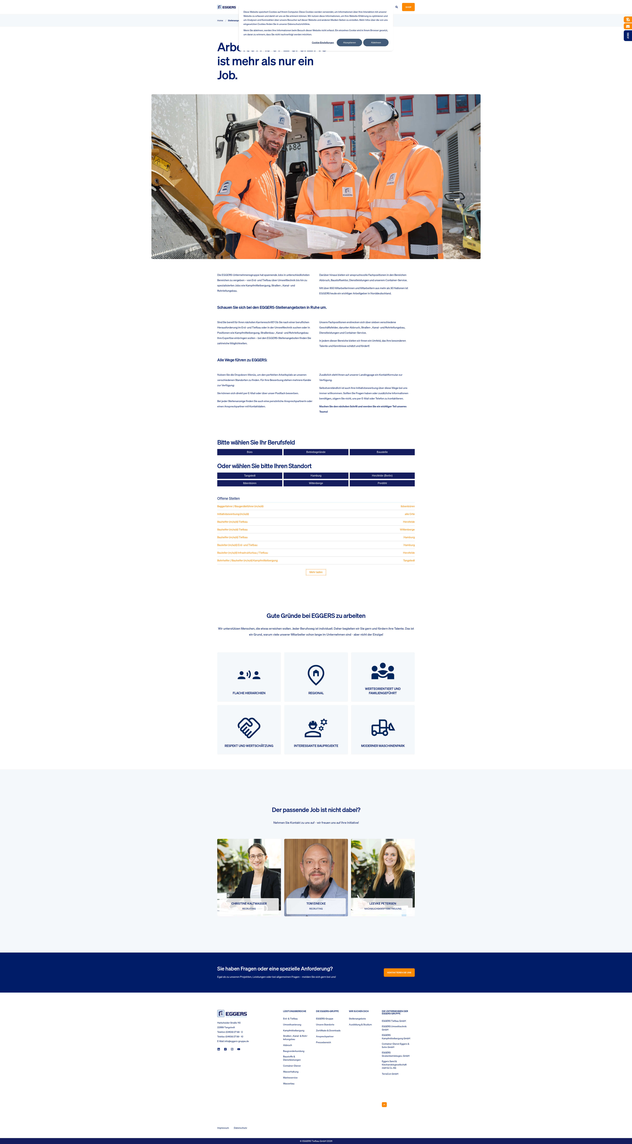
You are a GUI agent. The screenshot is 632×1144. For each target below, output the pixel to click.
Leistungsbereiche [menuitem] (294, 1011)
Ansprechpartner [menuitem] (325, 1036)
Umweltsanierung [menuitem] (292, 1024)
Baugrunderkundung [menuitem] (293, 1051)
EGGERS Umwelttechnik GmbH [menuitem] (394, 1028)
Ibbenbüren (249, 483)
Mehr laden (316, 572)
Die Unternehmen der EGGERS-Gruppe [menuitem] (395, 1012)
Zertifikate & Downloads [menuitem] (328, 1030)
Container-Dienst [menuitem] (292, 1065)
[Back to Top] (384, 1104)
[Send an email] (246, 891)
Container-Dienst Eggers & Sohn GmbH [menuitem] (395, 1045)
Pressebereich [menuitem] (323, 1042)
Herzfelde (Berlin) (382, 475)
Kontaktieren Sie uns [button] (399, 972)
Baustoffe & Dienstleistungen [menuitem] (292, 1058)
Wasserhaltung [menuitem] (290, 1071)
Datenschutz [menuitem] (240, 1128)
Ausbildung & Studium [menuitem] (360, 1024)
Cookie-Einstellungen (323, 42)
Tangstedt (249, 475)
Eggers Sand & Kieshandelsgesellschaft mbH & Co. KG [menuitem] (394, 1065)
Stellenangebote (235, 20)
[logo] (232, 1013)
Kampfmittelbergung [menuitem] (293, 1030)
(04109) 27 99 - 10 (234, 1036)
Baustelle (382, 452)
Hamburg (316, 475)
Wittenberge (316, 483)
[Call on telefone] (251, 891)
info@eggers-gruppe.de (236, 1041)
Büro (249, 452)
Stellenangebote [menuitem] (357, 1018)
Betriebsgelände (316, 452)
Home (220, 20)
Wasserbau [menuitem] (288, 1083)
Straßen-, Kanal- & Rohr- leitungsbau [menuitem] (295, 1037)
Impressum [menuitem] (223, 1128)
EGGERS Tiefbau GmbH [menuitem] (394, 1021)
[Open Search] (396, 7)
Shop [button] (408, 7)
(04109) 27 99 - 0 (234, 1032)
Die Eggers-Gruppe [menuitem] (327, 1011)
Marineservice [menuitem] (290, 1077)
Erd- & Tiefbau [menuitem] (290, 1018)
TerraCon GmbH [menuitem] (390, 1073)
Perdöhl (382, 483)
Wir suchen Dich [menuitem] (359, 1011)
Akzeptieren (349, 42)
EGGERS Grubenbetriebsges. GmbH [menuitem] (395, 1054)
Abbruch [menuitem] (287, 1045)
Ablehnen (376, 42)
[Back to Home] (226, 7)
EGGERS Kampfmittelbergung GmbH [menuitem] (396, 1036)
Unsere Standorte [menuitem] (325, 1024)
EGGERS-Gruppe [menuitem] (324, 1018)
